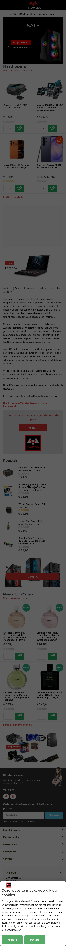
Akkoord (12, 939)
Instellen (34, 939)
